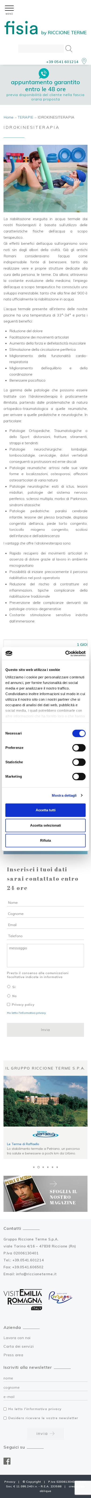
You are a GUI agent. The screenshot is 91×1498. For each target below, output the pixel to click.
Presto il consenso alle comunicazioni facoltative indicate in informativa (38, 975)
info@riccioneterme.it (36, 1274)
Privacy (9, 1481)
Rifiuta (45, 840)
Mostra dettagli (64, 795)
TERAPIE (25, 117)
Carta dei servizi (19, 1346)
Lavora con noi (17, 1337)
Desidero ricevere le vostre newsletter (43, 1418)
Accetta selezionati (45, 825)
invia (43, 1433)
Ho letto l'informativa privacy (26, 1013)
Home (9, 117)
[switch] (79, 747)
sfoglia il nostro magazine (63, 1196)
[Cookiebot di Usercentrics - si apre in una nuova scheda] (65, 654)
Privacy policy (23, 1004)
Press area (13, 1355)
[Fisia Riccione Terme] (46, 28)
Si (14, 987)
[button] (34, 1167)
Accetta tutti (46, 810)
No (14, 996)
